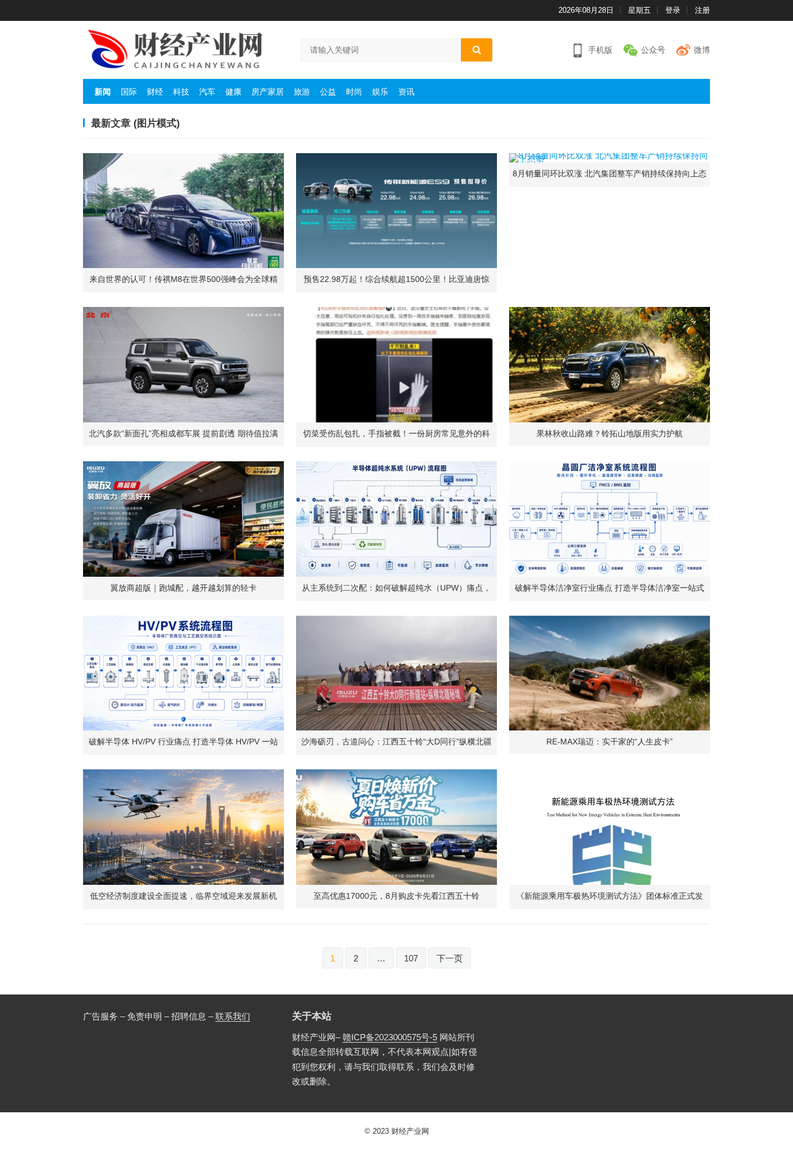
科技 (181, 91)
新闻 (103, 91)
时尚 (354, 91)
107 (411, 958)
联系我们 (232, 1016)
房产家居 (267, 91)
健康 (233, 91)
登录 (672, 10)
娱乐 (380, 91)
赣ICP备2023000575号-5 (390, 1037)
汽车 (207, 91)
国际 (129, 91)
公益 (328, 91)
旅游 (302, 91)
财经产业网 (410, 1131)
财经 (155, 91)
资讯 (406, 91)
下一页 (450, 958)
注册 (702, 10)
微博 (702, 50)
